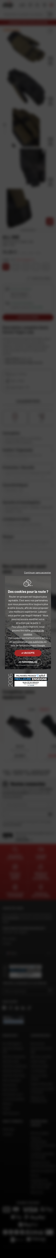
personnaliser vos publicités (28, 641)
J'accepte (29, 653)
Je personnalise (28, 662)
